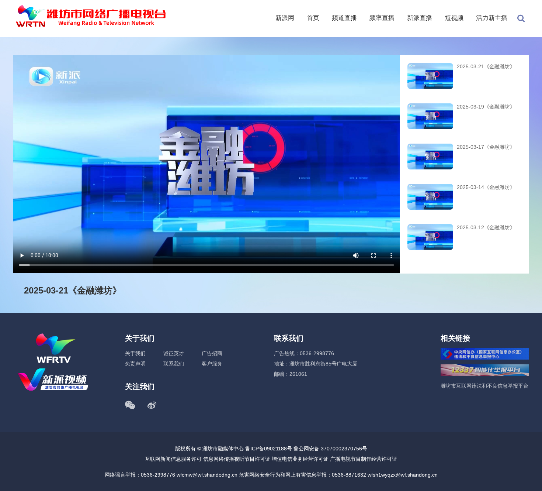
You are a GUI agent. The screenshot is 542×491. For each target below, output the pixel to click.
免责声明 (135, 364)
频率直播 (382, 17)
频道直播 (344, 17)
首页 (313, 17)
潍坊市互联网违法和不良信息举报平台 (484, 386)
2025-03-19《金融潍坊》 (486, 107)
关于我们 (135, 353)
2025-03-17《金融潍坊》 (486, 147)
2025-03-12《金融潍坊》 (486, 227)
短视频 (454, 17)
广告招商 (212, 353)
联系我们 (173, 364)
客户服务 (212, 364)
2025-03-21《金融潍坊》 (486, 66)
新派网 (284, 17)
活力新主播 (491, 17)
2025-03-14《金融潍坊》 (486, 187)
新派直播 (419, 17)
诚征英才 (173, 353)
